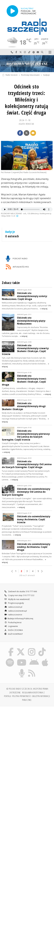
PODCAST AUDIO (20, 258)
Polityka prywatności (21, 696)
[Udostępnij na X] (27, 133)
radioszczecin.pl (15, 607)
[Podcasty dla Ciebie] (21, 669)
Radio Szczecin (12, 75)
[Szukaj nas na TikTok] (42, 648)
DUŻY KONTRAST (15, 634)
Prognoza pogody (16, 603)
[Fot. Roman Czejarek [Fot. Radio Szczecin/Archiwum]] (27, 155)
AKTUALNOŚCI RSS (20, 266)
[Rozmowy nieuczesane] (27, 63)
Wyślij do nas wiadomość (38, 52)
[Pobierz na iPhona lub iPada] (45, 659)
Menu (50, 52)
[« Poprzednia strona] (12, 571)
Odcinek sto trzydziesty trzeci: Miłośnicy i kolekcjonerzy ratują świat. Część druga (26, 99)
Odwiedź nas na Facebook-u (16, 52)
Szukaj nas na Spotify (33, 52)
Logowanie (13, 626)
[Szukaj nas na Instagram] (31, 648)
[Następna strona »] (42, 571)
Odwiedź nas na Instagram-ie (25, 52)
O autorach (12, 236)
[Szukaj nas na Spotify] (9, 659)
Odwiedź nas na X (20, 52)
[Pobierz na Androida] (34, 659)
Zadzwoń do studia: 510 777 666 (22, 591)
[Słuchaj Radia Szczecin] (12, 11)
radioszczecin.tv (15, 614)
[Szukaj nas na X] (20, 648)
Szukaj (42, 52)
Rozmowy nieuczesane (30, 75)
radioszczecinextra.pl (17, 610)
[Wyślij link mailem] (33, 133)
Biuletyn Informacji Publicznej (20, 618)
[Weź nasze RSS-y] (31, 669)
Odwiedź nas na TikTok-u (29, 52)
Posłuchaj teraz (15, 622)
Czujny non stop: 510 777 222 (21, 595)
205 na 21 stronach (27, 575)
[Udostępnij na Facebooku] (20, 133)
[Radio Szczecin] (27, 26)
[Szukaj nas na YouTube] (21, 659)
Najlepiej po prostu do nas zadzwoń (12, 52)
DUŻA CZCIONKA (15, 630)
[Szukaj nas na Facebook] (11, 648)
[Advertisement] (27, 737)
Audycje (46, 75)
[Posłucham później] (17, 216)
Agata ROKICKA (26, 123)
